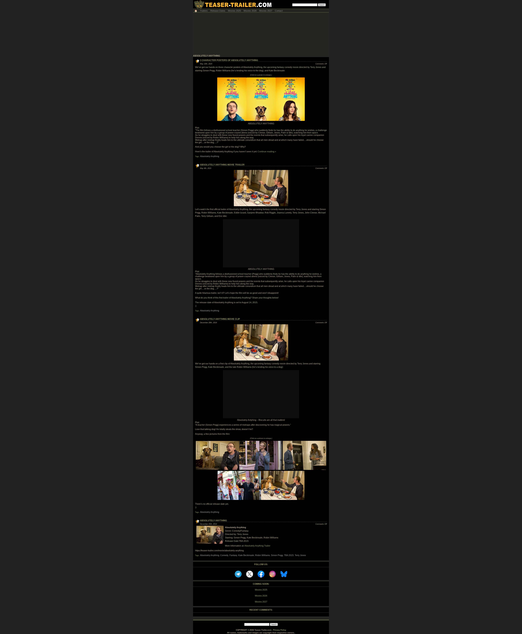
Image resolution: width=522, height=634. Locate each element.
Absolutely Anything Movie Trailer (222, 165)
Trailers (204, 11)
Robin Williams (262, 555)
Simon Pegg (277, 555)
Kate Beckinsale (246, 555)
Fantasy (233, 555)
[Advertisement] (261, 34)
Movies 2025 (234, 11)
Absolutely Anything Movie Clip (220, 319)
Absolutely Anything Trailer (257, 546)
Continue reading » (267, 151)
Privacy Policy (279, 630)
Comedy (224, 555)
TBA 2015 (289, 555)
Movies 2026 (250, 11)
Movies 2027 (265, 11)
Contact (279, 11)
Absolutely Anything (209, 156)
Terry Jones (300, 555)
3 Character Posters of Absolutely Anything (229, 60)
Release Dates (217, 11)
